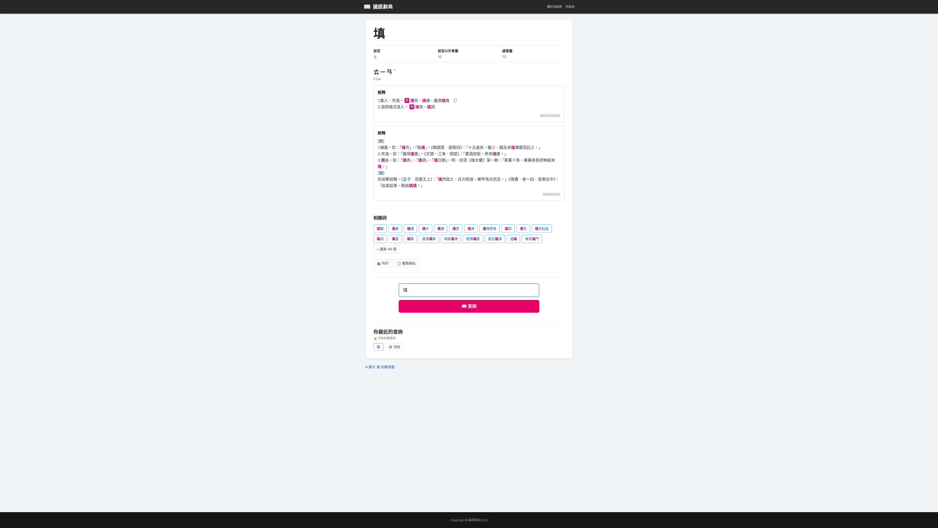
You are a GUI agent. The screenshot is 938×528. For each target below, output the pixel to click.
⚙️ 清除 (394, 347)
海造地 (489, 228)
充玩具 (542, 228)
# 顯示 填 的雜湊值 (379, 367)
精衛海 (451, 239)
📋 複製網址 (406, 263)
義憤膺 (429, 239)
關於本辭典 (554, 7)
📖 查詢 (469, 306)
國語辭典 (378, 6)
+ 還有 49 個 (386, 249)
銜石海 (495, 239)
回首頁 (570, 7)
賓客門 (532, 239)
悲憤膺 (473, 239)
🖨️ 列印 (383, 263)
